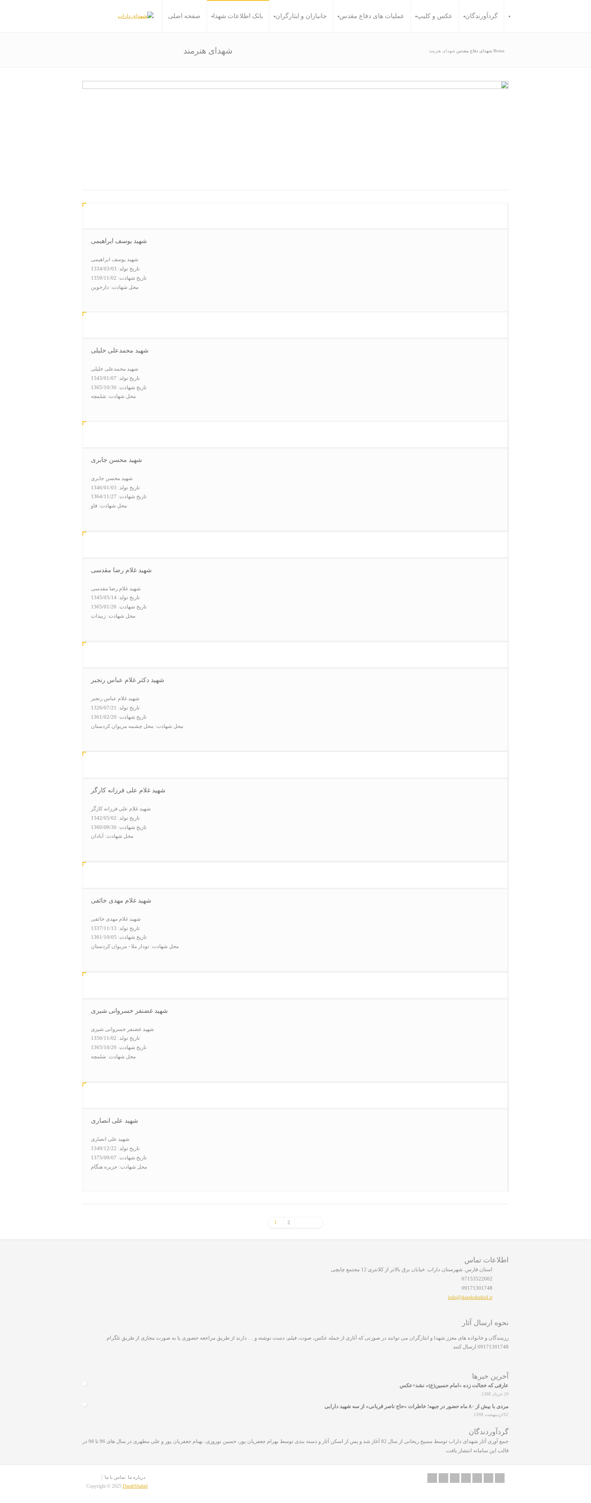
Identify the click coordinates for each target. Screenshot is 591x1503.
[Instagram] (488, 1478)
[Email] (432, 1478)
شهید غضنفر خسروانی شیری (129, 1010)
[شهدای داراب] (136, 16)
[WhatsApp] (500, 1478)
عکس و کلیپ (435, 15)
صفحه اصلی (184, 15)
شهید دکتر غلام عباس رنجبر (127, 679)
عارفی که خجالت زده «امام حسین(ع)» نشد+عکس (454, 1385)
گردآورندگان (481, 15)
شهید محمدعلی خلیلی (119, 350)
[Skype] (477, 1478)
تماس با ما (115, 1477)
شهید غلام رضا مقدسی (121, 570)
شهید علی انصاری (114, 1120)
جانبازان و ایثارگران (301, 15)
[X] (443, 1478)
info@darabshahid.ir (470, 1297)
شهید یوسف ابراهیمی (119, 240)
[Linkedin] (466, 1478)
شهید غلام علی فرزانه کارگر (128, 790)
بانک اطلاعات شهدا (238, 15)
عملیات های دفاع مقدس (371, 15)
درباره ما (136, 1477)
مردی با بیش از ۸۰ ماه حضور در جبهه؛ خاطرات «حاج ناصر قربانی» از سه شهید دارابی (416, 1406)
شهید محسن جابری (116, 459)
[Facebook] (455, 1478)
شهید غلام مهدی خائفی (121, 900)
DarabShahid (135, 1486)
